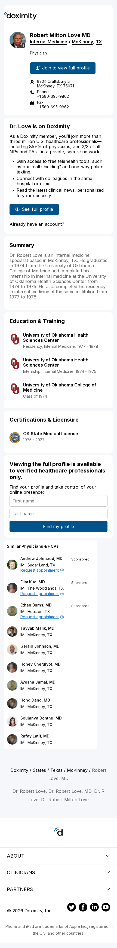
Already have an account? (37, 224)
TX (99, 41)
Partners (20, 889)
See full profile (37, 210)
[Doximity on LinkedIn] (94, 908)
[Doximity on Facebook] (83, 908)
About (15, 856)
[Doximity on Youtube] (105, 908)
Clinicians (21, 872)
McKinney (82, 41)
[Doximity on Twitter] (71, 908)
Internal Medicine (48, 41)
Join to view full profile (66, 68)
